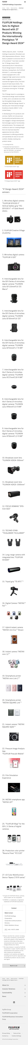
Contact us (5, 1035)
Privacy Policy (6, 1033)
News (8, 8)
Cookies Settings (16, 1035)
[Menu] (25, 2)
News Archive (14, 8)
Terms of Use (17, 1033)
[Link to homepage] (14, 3)
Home (3, 8)
